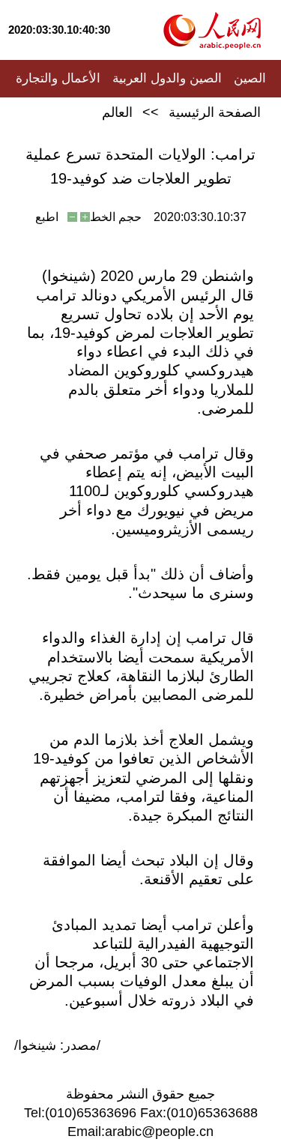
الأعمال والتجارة (58, 78)
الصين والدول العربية (167, 78)
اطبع (46, 217)
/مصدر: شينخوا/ (57, 1045)
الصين (250, 78)
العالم (117, 112)
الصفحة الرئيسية (215, 112)
